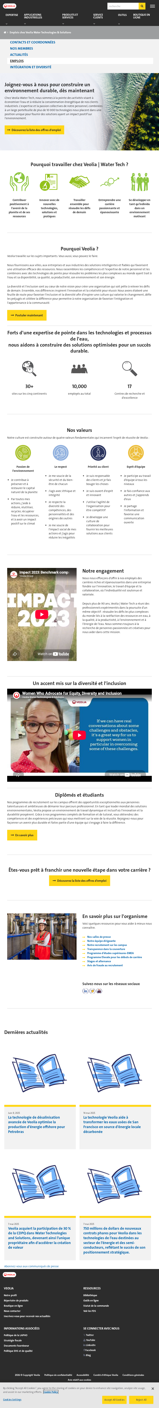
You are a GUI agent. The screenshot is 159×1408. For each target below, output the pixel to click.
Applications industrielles (33, 16)
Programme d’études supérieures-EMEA (110, 953)
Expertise (12, 15)
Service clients (98, 16)
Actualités (19, 54)
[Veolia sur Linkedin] (85, 991)
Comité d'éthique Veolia (105, 1375)
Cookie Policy (51, 1392)
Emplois (17, 61)
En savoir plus (24, 835)
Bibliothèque (90, 1295)
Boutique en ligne (141, 16)
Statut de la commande (96, 1305)
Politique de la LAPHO (15, 1335)
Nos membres (21, 48)
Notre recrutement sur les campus (107, 945)
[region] (79, 1395)
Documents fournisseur (16, 1345)
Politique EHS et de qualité (18, 1351)
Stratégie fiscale (13, 1340)
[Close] (153, 1388)
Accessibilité (83, 1375)
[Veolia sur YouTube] (99, 991)
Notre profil (10, 1295)
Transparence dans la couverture (106, 949)
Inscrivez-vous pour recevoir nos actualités (27, 1316)
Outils (122, 15)
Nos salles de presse (99, 937)
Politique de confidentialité (58, 1375)
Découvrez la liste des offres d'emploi (36, 130)
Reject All (141, 1399)
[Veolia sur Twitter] (92, 991)
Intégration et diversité (30, 67)
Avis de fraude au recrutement (105, 965)
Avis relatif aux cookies (79, 1379)
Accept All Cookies (114, 1399)
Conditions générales (133, 1375)
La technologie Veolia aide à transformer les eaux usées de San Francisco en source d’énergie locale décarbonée (112, 1124)
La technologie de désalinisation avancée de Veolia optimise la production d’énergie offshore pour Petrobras (36, 1124)
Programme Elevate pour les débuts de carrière (114, 957)
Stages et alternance (99, 961)
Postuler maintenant (29, 315)
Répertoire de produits (16, 1300)
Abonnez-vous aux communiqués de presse (31, 1266)
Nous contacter (12, 1311)
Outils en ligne (91, 1300)
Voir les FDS (89, 1311)
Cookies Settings (12, 1399)
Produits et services (70, 16)
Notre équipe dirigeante (101, 941)
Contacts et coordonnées (32, 42)
